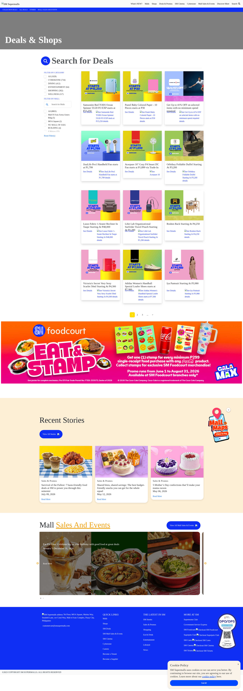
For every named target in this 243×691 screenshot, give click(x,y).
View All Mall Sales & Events (182, 525)
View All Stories (49, 434)
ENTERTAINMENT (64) (58, 87)
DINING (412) (54, 83)
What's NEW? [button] (136, 4)
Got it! (204, 683)
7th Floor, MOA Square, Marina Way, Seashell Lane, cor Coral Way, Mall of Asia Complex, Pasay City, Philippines (68, 617)
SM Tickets (188, 650)
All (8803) (52, 111)
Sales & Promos (149, 625)
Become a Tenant (110, 654)
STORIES (33, 10)
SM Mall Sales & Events (113, 634)
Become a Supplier (110, 659)
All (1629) (52, 76)
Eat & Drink (148, 635)
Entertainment (148, 640)
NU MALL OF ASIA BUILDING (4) (57, 126)
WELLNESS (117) (56, 94)
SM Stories (147, 619)
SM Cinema (107, 639)
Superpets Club (190, 635)
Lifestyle (146, 645)
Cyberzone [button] (191, 4)
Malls (105, 618)
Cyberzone (107, 644)
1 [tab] (40, 598)
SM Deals (107, 629)
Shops (105, 624)
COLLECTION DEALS (10, 10)
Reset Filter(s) (49, 136)
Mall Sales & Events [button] (206, 4)
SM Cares (188, 640)
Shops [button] (154, 4)
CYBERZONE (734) (56, 80)
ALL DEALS (23, 10)
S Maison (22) (53, 131)
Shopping (147, 630)
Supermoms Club (191, 619)
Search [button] (235, 4)
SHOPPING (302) (55, 90)
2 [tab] (43, 598)
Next (205, 563)
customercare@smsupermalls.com (56, 626)
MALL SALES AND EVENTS (47, 10)
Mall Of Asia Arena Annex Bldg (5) (59, 116)
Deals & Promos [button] (165, 4)
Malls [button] (147, 4)
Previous (37, 563)
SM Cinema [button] (180, 4)
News (145, 650)
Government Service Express (195, 625)
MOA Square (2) (55, 121)
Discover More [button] (223, 4)
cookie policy (209, 676)
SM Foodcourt (190, 630)
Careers (106, 649)
